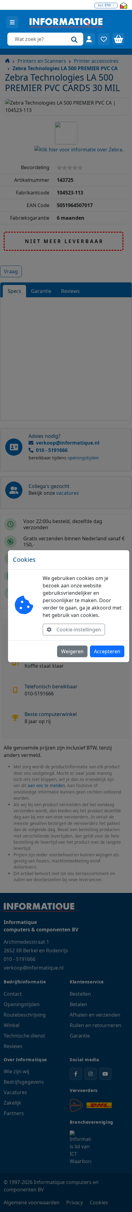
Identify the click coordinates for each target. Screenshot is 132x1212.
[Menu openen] (12, 22)
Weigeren (72, 651)
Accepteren (107, 651)
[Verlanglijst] (104, 39)
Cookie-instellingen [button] (78, 629)
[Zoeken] (74, 39)
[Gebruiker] (89, 39)
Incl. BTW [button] (105, 5)
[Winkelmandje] (118, 39)
